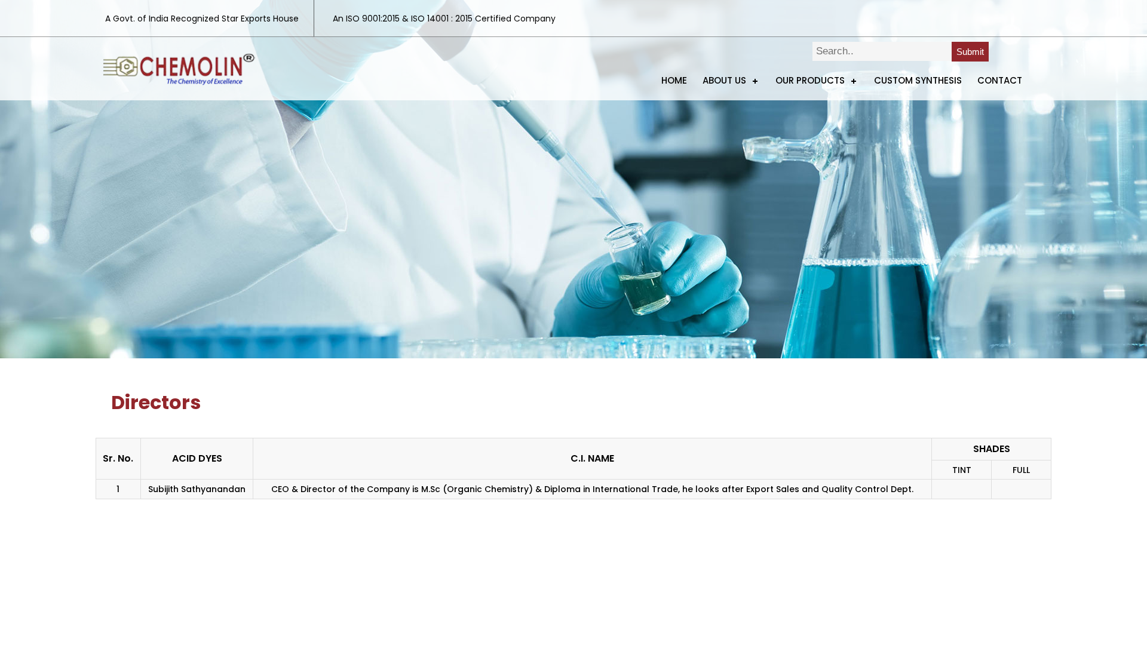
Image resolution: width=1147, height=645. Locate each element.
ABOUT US (724, 80)
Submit (970, 52)
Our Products (810, 80)
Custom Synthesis (918, 80)
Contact (999, 80)
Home (674, 80)
